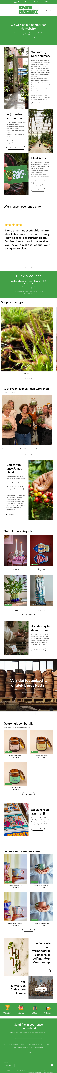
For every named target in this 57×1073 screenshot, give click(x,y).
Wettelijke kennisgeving (48, 1072)
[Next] (55, 1)
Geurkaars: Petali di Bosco (42, 755)
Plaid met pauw (41, 608)
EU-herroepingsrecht (38, 1047)
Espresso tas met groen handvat (41, 923)
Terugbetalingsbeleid (31, 1070)
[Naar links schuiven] (25, 267)
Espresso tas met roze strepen (15, 923)
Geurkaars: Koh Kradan (15, 787)
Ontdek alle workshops (9, 392)
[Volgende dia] (33, 713)
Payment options (27, 1047)
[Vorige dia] (19, 713)
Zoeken (5, 1044)
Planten (26, 373)
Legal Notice (23, 1044)
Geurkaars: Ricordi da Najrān (15, 755)
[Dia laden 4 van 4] (30, 713)
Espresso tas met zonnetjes (15, 885)
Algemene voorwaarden (48, 1070)
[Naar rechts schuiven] (31, 267)
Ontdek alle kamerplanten (16, 147)
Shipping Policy (48, 1044)
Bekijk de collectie (39, 649)
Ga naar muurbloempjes (41, 971)
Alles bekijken (28, 614)
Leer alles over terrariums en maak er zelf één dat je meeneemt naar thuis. (22, 449)
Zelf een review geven (9, 210)
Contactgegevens (38, 1072)
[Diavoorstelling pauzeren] (37, 713)
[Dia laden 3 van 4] (28, 713)
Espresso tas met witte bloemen (41, 885)
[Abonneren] (40, 1037)
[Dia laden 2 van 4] (26, 713)
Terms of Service (18, 1047)
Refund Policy (39, 1044)
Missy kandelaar (15, 568)
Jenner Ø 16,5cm (15, 608)
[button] (3, 10)
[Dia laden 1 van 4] (23, 713)
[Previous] (2, 1)
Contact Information (14, 1044)
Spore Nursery (14, 1070)
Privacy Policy (31, 1044)
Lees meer (36, 104)
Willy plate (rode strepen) (42, 568)
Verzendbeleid (31, 1072)
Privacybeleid (39, 1070)
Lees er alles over (38, 189)
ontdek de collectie (28, 691)
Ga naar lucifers (38, 828)
